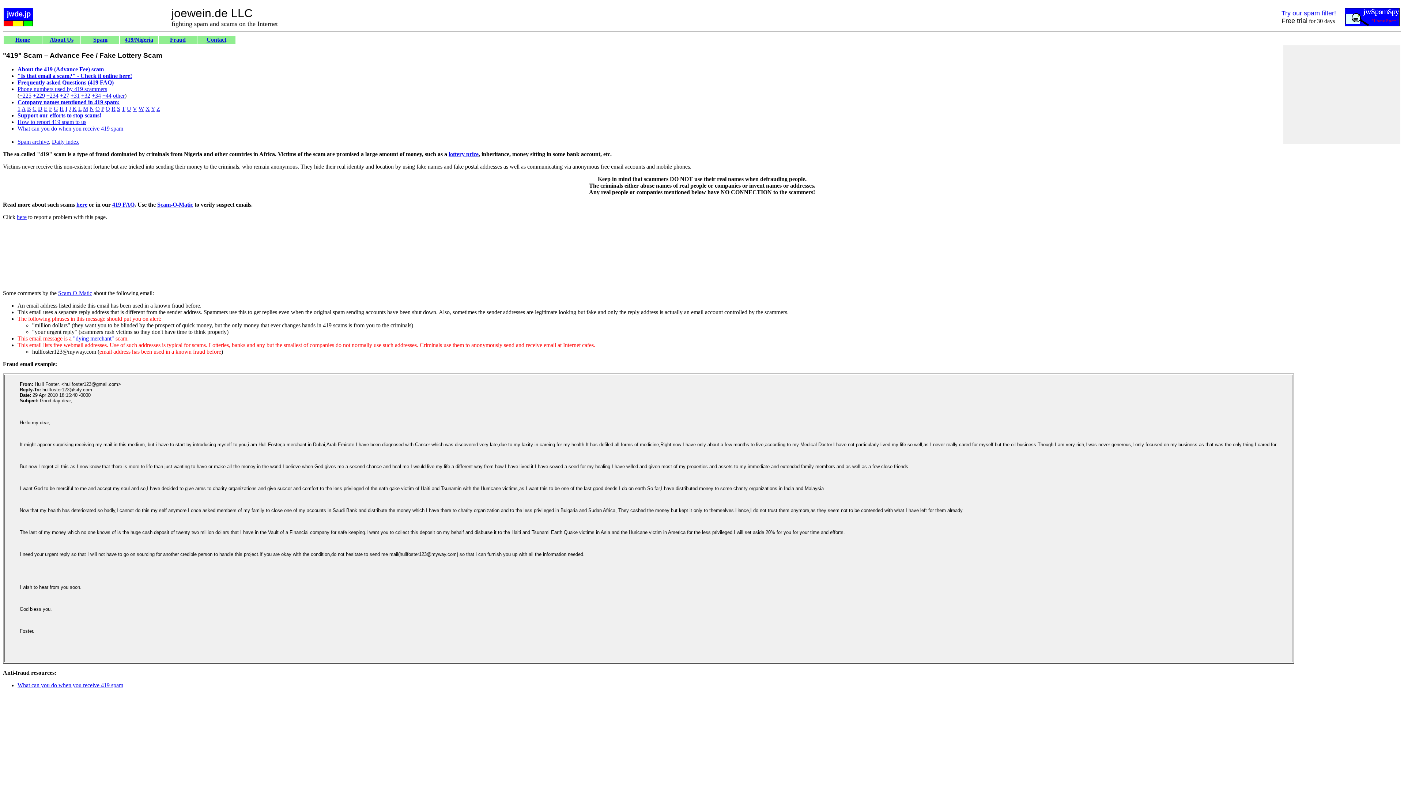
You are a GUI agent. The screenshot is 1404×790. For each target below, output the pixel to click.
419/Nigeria (139, 40)
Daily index (65, 142)
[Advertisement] (1342, 94)
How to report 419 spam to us (52, 122)
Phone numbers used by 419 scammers (62, 89)
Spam (100, 40)
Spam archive (33, 142)
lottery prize (464, 154)
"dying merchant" (93, 338)
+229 (39, 96)
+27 (64, 96)
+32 (85, 96)
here (81, 205)
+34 (96, 96)
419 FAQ (123, 205)
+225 (25, 96)
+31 (75, 96)
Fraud (178, 40)
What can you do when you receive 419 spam (70, 128)
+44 (107, 96)
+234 (52, 96)
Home (22, 40)
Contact (216, 40)
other (119, 96)
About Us (61, 40)
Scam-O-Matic (175, 205)
